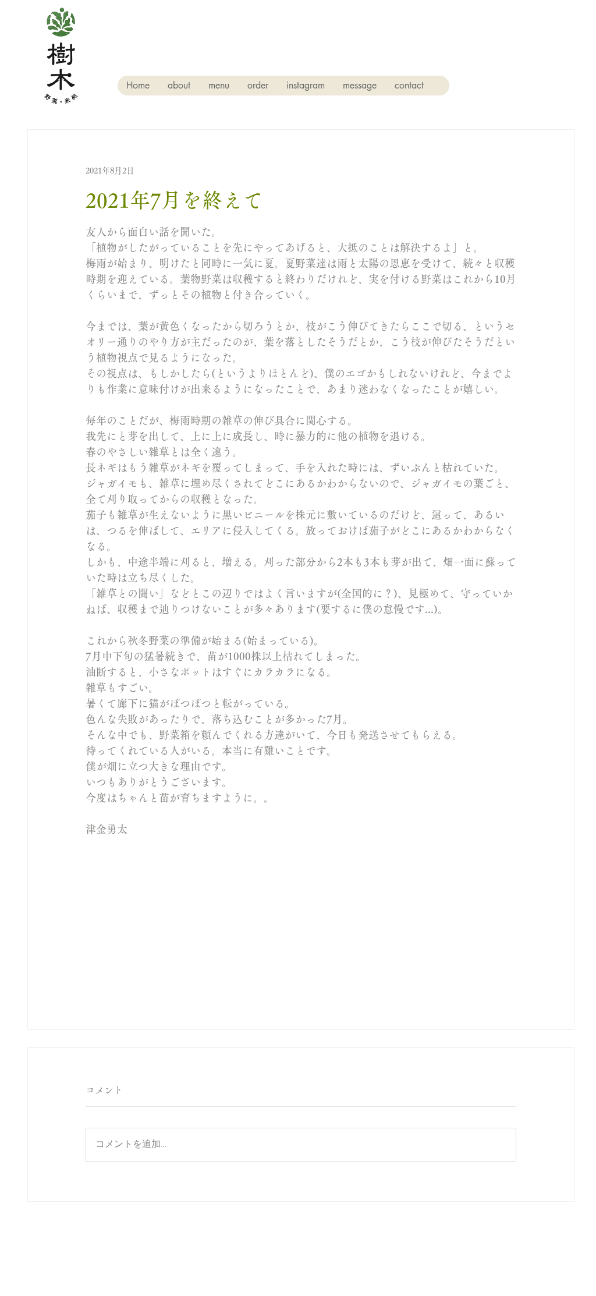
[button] (178, 85)
